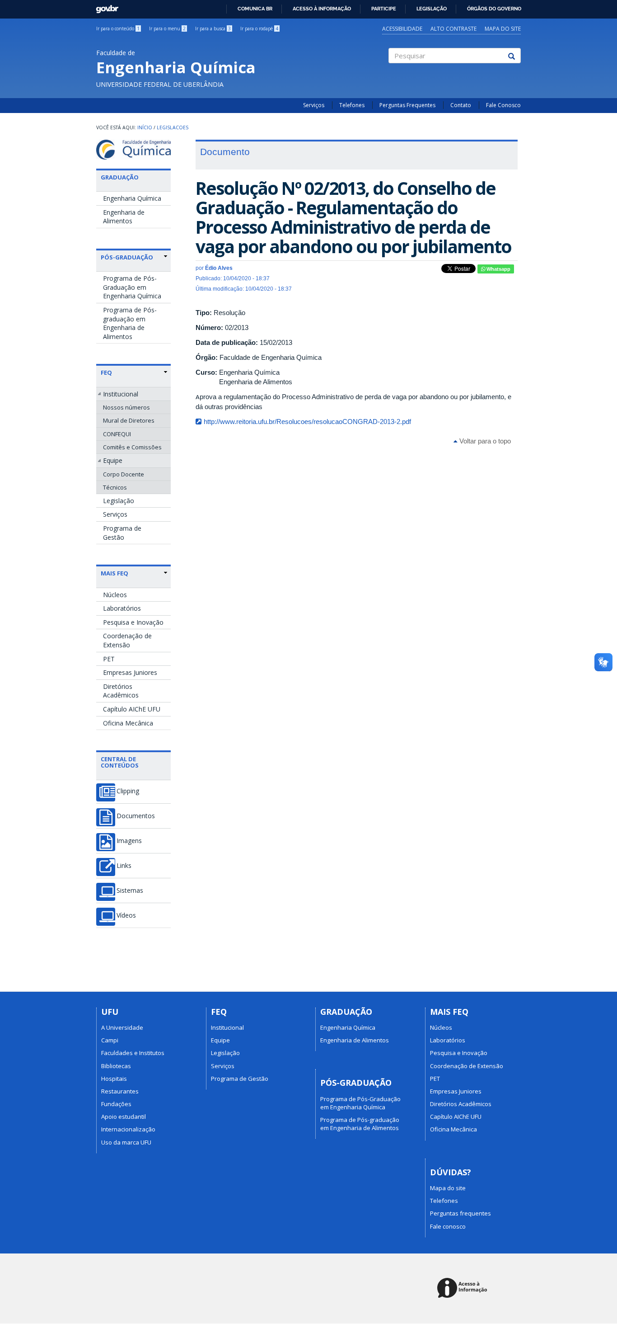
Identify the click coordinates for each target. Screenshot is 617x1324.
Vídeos (126, 915)
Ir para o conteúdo (118, 28)
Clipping (128, 791)
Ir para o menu (167, 28)
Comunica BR (255, 8)
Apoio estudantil (123, 1116)
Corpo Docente (123, 474)
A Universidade (122, 1027)
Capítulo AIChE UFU (131, 709)
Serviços (313, 105)
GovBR (104, 6)
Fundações (116, 1104)
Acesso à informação (322, 8)
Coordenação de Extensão (127, 640)
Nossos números (126, 407)
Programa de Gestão (122, 533)
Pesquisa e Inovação (133, 622)
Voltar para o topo (484, 441)
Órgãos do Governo (494, 8)
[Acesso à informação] (463, 1288)
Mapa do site (503, 29)
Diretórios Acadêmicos (121, 691)
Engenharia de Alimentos (124, 217)
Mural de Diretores (128, 420)
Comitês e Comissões (132, 447)
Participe (383, 8)
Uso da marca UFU (126, 1142)
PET (109, 659)
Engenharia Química (132, 198)
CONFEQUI (117, 434)
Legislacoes (172, 127)
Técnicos (115, 487)
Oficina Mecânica (128, 723)
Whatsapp (497, 269)
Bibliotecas (116, 1066)
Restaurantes (120, 1091)
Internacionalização (128, 1129)
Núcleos (115, 594)
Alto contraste (453, 29)
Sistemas (130, 890)
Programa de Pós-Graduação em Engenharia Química (132, 287)
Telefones (352, 105)
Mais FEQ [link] (114, 573)
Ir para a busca (213, 28)
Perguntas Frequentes (407, 105)
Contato (460, 105)
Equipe (112, 460)
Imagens (129, 841)
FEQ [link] (106, 372)
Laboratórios (122, 608)
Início (144, 127)
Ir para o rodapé (259, 28)
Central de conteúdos (120, 762)
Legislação (431, 8)
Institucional (120, 394)
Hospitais (114, 1078)
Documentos (136, 816)
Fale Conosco (503, 105)
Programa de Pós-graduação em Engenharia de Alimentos (130, 323)
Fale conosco (448, 1226)
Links (124, 865)
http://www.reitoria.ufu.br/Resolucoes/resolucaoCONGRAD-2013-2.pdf (307, 421)
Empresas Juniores (130, 672)
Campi (109, 1040)
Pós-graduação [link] (127, 257)
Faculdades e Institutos (132, 1053)
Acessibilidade (402, 29)
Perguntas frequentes (460, 1213)
